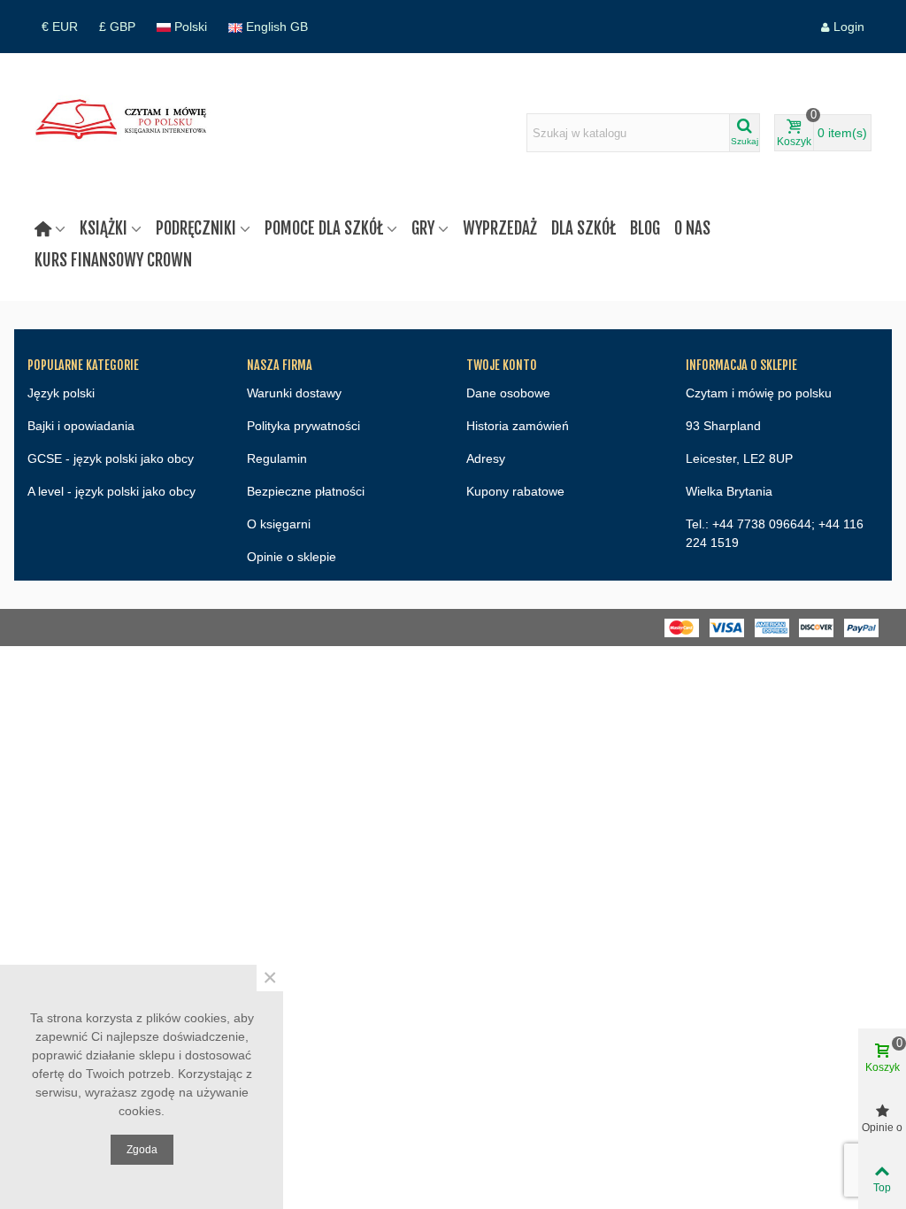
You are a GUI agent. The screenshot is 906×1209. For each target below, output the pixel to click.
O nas (692, 228)
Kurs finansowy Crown (113, 260)
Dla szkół (583, 228)
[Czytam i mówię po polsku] (124, 133)
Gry (422, 228)
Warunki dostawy (294, 393)
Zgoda (142, 1150)
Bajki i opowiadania (80, 426)
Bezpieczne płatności (306, 491)
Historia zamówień (517, 426)
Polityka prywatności (303, 426)
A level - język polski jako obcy (111, 491)
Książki (103, 228)
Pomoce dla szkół (324, 228)
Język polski (61, 393)
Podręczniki (196, 228)
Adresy (485, 458)
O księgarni (279, 524)
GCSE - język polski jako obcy (110, 458)
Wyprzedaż (500, 228)
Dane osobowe (508, 393)
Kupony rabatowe (515, 491)
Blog (645, 228)
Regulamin (277, 458)
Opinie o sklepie (291, 557)
